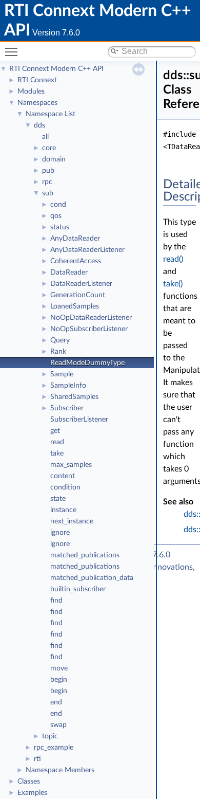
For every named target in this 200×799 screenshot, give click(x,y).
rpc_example (53, 747)
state (58, 498)
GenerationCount (77, 295)
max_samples (71, 464)
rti (37, 758)
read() (173, 259)
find (56, 600)
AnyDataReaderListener (87, 249)
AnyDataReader (75, 238)
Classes (28, 781)
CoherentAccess (75, 261)
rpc (47, 182)
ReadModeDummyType (87, 363)
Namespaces (37, 102)
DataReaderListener (81, 283)
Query (60, 340)
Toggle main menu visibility (13, 51)
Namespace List (50, 114)
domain (54, 159)
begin (58, 679)
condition (65, 487)
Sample (61, 374)
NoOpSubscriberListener (89, 329)
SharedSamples (74, 397)
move (59, 668)
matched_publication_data (91, 578)
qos (56, 216)
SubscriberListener (79, 419)
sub (47, 193)
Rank (58, 351)
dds (39, 125)
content (62, 476)
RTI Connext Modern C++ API (56, 68)
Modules (31, 91)
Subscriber (67, 408)
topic (50, 736)
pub (48, 170)
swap (58, 725)
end (56, 702)
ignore (60, 532)
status (59, 227)
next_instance (71, 521)
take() (173, 284)
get (55, 430)
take (57, 453)
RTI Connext (37, 80)
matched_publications (84, 555)
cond (58, 204)
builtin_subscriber (78, 589)
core (49, 148)
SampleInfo (68, 385)
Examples (32, 792)
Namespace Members (60, 770)
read (57, 442)
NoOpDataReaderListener (91, 317)
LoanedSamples (74, 306)
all (45, 136)
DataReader (69, 272)
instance (63, 510)
